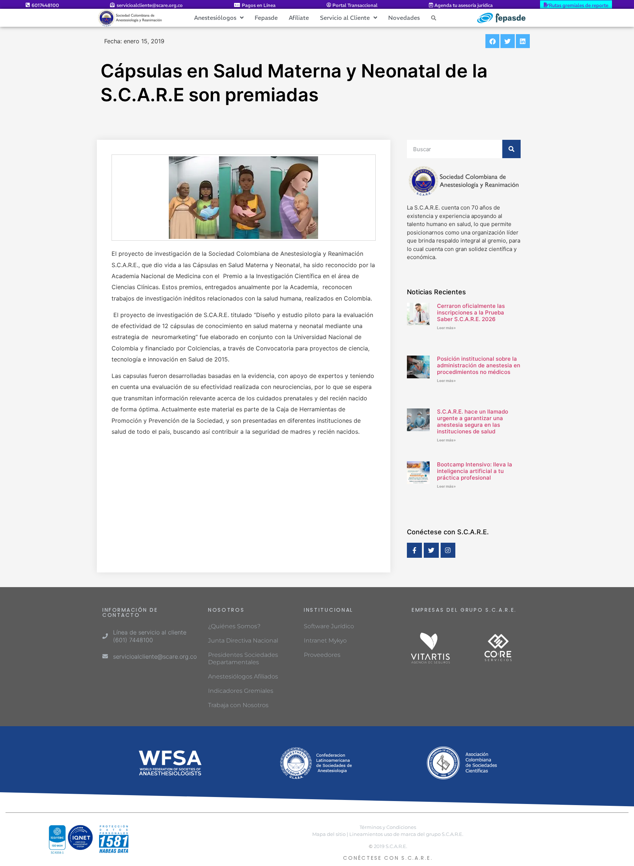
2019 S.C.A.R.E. (390, 846)
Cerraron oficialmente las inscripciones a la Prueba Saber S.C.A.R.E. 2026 (471, 312)
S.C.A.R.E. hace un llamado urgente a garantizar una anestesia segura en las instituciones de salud (472, 421)
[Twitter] (431, 550)
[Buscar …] (433, 17)
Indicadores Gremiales (240, 690)
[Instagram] (448, 550)
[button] (492, 41)
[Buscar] (511, 149)
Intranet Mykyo (325, 640)
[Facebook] (414, 550)
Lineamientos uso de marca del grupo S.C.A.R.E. (406, 834)
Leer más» (446, 327)
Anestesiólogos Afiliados (243, 676)
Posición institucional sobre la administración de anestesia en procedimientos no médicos (478, 365)
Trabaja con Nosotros (238, 705)
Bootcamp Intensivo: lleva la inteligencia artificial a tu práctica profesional (474, 471)
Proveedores (322, 654)
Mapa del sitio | (330, 834)
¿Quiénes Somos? (234, 626)
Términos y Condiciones (388, 827)
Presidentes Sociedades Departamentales (243, 658)
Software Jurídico (329, 626)
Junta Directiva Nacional (243, 640)
